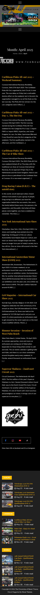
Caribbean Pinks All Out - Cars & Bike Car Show (23, 521)
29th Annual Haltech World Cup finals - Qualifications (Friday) (23, 580)
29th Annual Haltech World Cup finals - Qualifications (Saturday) (23, 569)
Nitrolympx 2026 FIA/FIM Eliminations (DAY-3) (23, 485)
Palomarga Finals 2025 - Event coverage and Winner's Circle (25, 538)
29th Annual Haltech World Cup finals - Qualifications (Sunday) (23, 558)
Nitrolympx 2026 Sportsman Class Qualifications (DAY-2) (24, 493)
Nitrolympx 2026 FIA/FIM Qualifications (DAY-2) (23, 502)
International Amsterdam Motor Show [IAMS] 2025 (18, 258)
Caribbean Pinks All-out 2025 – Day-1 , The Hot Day (18, 114)
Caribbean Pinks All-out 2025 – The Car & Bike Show (18, 152)
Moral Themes (27, 592)
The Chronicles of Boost (24, 589)
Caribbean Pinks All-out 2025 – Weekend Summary (18, 78)
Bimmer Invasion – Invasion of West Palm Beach (17, 332)
